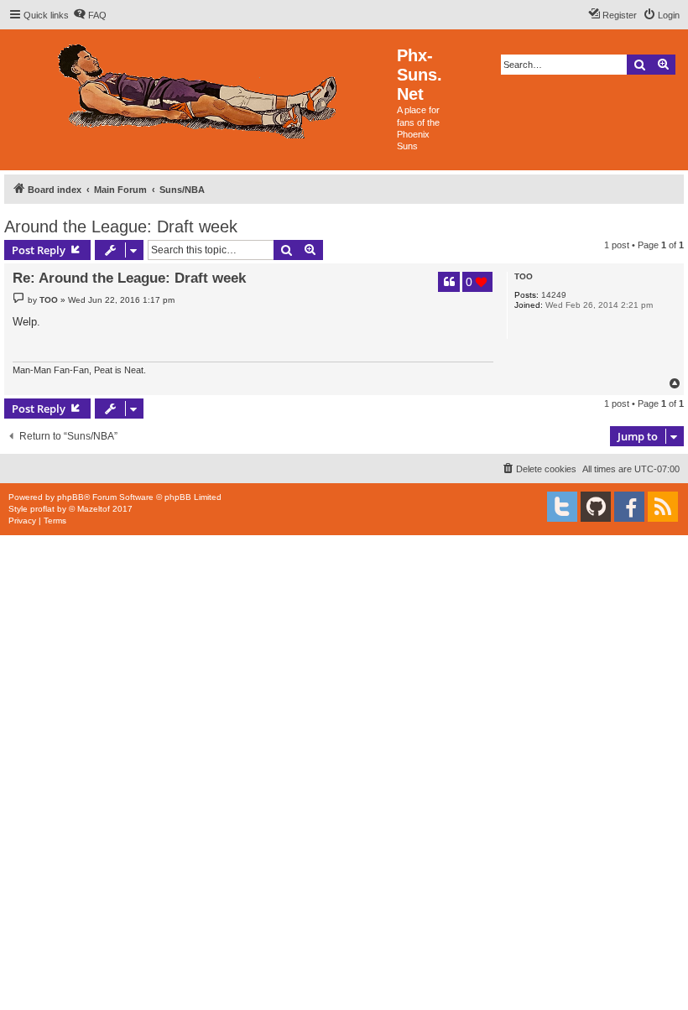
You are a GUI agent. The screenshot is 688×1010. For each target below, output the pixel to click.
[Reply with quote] (449, 282)
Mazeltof (93, 508)
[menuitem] (90, 15)
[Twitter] (562, 507)
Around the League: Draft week (120, 226)
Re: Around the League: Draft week (129, 278)
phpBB (70, 497)
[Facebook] (629, 507)
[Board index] (200, 87)
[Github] (596, 507)
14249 (553, 294)
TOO (523, 276)
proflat (42, 508)
